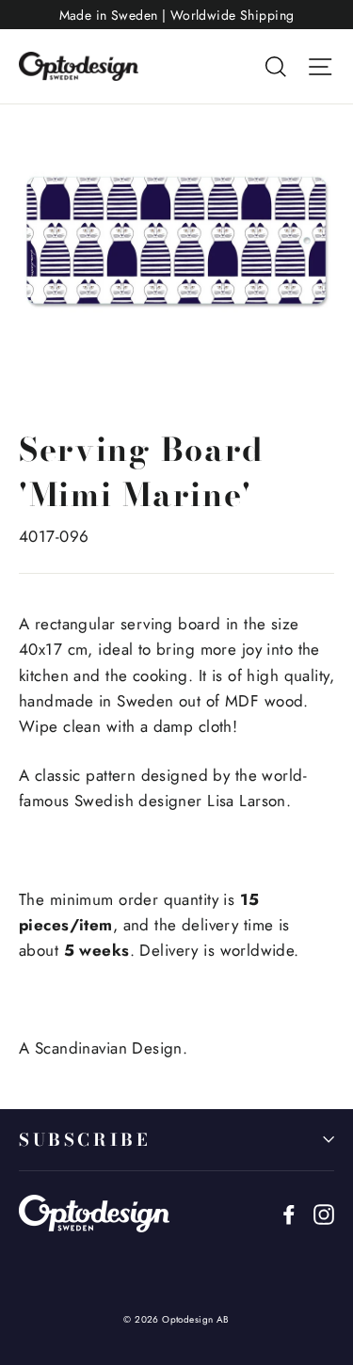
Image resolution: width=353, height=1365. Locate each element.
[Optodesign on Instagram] (323, 1213)
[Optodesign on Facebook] (289, 1213)
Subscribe (84, 1139)
